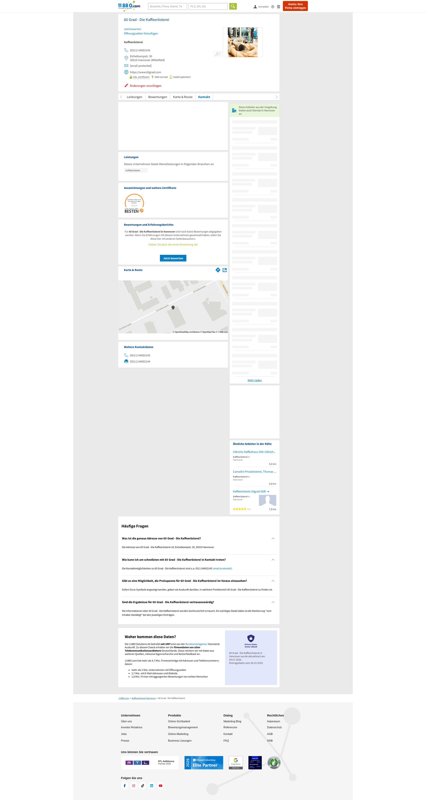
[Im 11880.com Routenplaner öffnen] (217, 269)
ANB (270, 740)
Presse (125, 740)
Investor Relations (131, 727)
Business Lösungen (180, 740)
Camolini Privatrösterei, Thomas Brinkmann (254, 471)
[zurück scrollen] (121, 96)
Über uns (126, 721)
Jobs (124, 734)
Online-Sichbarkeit (179, 721)
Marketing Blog (232, 721)
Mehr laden (255, 380)
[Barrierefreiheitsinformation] (274, 6)
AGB (270, 734)
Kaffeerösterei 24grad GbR (249, 491)
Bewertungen (157, 97)
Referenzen (230, 727)
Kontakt (204, 97)
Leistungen (134, 97)
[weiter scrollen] (277, 96)
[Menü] (280, 6)
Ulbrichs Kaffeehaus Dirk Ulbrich (253, 452)
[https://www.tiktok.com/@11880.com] (142, 785)
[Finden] (233, 6)
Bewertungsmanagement (183, 727)
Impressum (273, 721)
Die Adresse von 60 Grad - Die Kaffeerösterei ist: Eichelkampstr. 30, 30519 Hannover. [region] (168, 547)
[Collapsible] (273, 538)
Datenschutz (274, 727)
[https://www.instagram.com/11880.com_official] (133, 785)
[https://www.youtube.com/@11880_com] (160, 785)
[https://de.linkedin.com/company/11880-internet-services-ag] (151, 785)
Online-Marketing (178, 734)
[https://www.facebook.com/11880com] (124, 785)
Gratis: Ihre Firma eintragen (295, 6)
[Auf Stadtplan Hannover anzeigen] (225, 269)
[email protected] (222, 568)
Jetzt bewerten (173, 258)
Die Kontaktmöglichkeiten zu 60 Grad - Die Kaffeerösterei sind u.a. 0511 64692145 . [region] (177, 568)
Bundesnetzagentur (196, 644)
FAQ (226, 740)
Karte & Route (183, 97)
